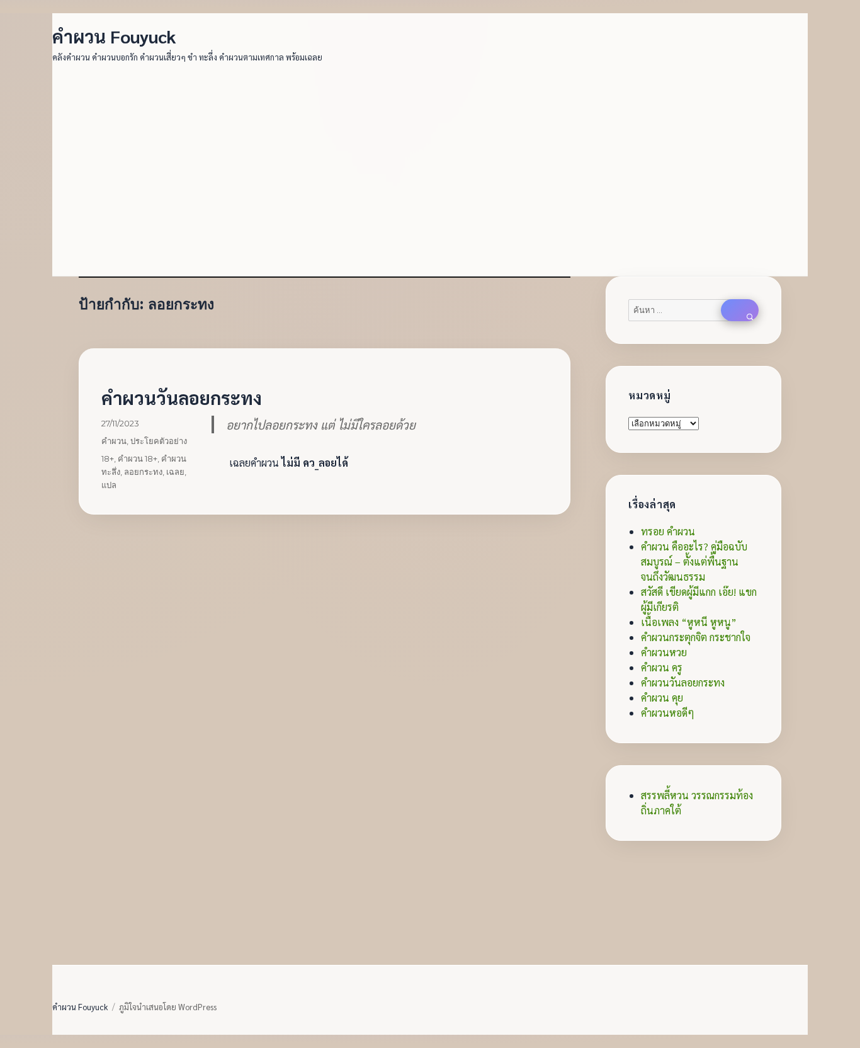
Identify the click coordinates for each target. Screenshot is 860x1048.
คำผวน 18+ (137, 458)
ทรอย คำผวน (668, 531)
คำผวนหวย (664, 652)
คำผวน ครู (661, 667)
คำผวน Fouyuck (114, 36)
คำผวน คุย (662, 697)
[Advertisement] (432, 162)
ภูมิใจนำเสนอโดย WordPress (168, 1006)
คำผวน (114, 441)
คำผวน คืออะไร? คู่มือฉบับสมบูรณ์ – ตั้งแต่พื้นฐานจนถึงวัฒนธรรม (694, 561)
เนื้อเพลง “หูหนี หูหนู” (689, 622)
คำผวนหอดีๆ (667, 712)
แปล (108, 485)
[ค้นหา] (740, 310)
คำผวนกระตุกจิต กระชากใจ (695, 637)
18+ (107, 458)
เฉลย (175, 472)
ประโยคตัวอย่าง (158, 441)
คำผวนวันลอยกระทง (181, 397)
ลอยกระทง (143, 472)
